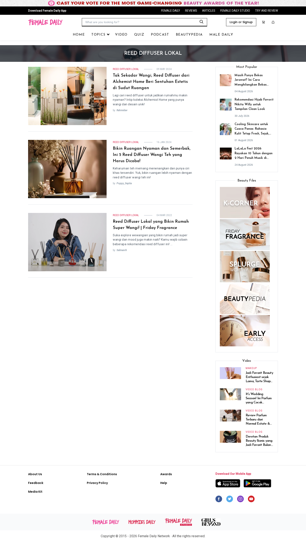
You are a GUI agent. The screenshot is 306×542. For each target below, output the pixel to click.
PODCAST (160, 34)
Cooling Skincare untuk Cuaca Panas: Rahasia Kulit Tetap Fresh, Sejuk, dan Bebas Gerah (252, 129)
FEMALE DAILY (170, 10)
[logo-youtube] (251, 500)
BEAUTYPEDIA (189, 34)
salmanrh (122, 250)
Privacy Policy (97, 483)
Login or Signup (241, 22)
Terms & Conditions (102, 474)
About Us (35, 474)
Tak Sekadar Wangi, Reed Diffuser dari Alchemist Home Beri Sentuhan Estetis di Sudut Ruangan (151, 81)
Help (163, 483)
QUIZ (139, 34)
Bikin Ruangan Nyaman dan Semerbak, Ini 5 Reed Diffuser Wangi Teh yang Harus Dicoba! (151, 155)
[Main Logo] (45, 22)
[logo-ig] (240, 500)
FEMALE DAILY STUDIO (235, 10)
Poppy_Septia (124, 183)
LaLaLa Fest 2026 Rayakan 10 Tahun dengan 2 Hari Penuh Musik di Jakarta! (253, 154)
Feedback (35, 483)
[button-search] (201, 22)
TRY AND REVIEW (266, 10)
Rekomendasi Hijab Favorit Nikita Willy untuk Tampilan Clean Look (254, 104)
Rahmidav (122, 110)
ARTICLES (208, 10)
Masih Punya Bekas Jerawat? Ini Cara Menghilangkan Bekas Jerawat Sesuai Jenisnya (252, 80)
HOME (79, 34)
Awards (166, 474)
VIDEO (121, 34)
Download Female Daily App (47, 10)
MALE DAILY (221, 34)
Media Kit (35, 492)
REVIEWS (191, 10)
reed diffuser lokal (126, 69)
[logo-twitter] (229, 500)
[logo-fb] (218, 500)
